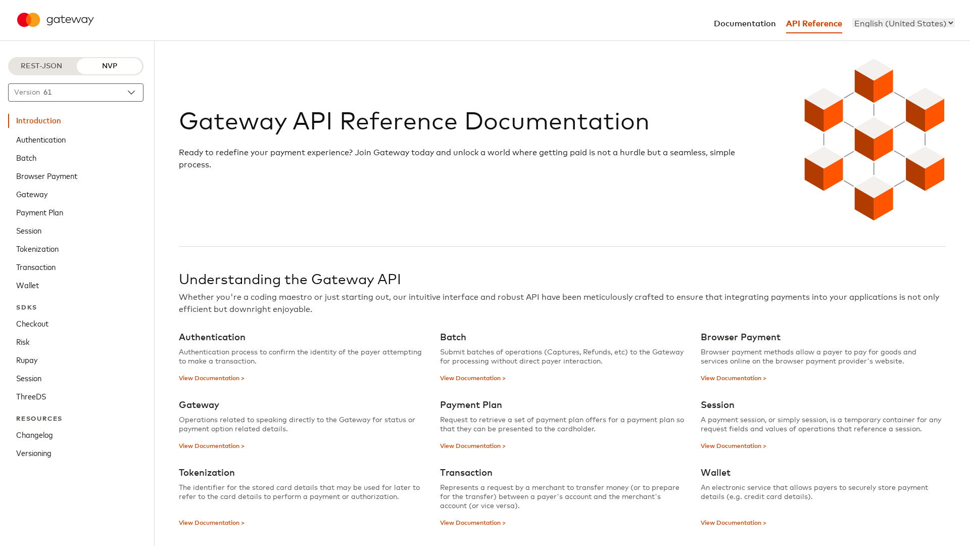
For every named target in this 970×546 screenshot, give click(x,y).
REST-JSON (41, 66)
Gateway (31, 193)
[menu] (903, 22)
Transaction (36, 266)
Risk (23, 341)
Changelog (34, 434)
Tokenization (37, 248)
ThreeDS (31, 395)
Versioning (34, 452)
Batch (26, 157)
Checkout (32, 323)
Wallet (27, 284)
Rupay (26, 359)
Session (28, 230)
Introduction (38, 121)
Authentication (41, 139)
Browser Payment (46, 175)
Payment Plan (39, 211)
